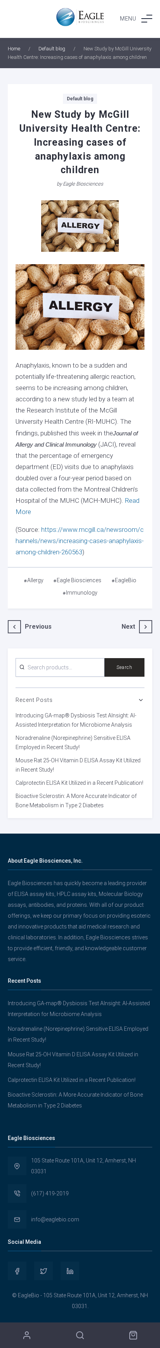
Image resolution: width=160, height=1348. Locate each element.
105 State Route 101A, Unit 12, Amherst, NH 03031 (83, 1165)
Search (124, 667)
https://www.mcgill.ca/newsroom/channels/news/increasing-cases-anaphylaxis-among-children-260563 (80, 541)
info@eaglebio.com (55, 1219)
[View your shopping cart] (133, 1335)
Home (14, 49)
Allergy (35, 580)
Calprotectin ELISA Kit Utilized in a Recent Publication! (79, 783)
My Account (26, 1335)
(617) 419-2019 (50, 1193)
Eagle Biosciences (83, 184)
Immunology (81, 593)
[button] (136, 18)
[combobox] (60, 667)
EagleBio (125, 580)
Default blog (51, 49)
